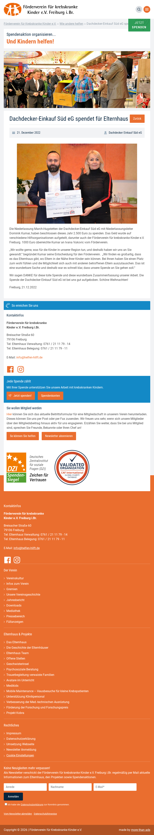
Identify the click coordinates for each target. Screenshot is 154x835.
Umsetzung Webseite (20, 744)
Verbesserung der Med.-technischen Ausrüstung (37, 702)
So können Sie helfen (22, 436)
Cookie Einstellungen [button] (20, 755)
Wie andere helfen (71, 23)
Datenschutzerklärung (20, 739)
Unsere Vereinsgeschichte (23, 594)
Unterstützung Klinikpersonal (25, 696)
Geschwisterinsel (17, 664)
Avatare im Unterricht (20, 680)
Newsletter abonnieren (59, 436)
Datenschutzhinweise (45, 813)
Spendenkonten (50, 395)
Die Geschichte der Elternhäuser (27, 647)
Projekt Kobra (15, 713)
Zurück (137, 118)
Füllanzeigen (14, 622)
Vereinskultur (15, 578)
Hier (9, 414)
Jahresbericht (15, 600)
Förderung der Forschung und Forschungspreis (37, 707)
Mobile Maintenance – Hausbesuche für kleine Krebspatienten (47, 691)
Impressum (13, 733)
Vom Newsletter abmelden (18, 813)
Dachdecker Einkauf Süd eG (125, 132)
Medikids (12, 685)
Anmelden (13, 796)
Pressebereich (15, 616)
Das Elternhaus (16, 642)
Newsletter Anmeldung (21, 749)
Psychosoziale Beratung (22, 669)
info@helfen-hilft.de (29, 357)
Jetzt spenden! (23, 395)
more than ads (140, 830)
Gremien (11, 589)
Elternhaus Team (17, 653)
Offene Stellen (15, 658)
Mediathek (13, 611)
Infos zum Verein (17, 583)
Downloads (13, 605)
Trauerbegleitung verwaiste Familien (30, 675)
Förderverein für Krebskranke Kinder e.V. (30, 23)
